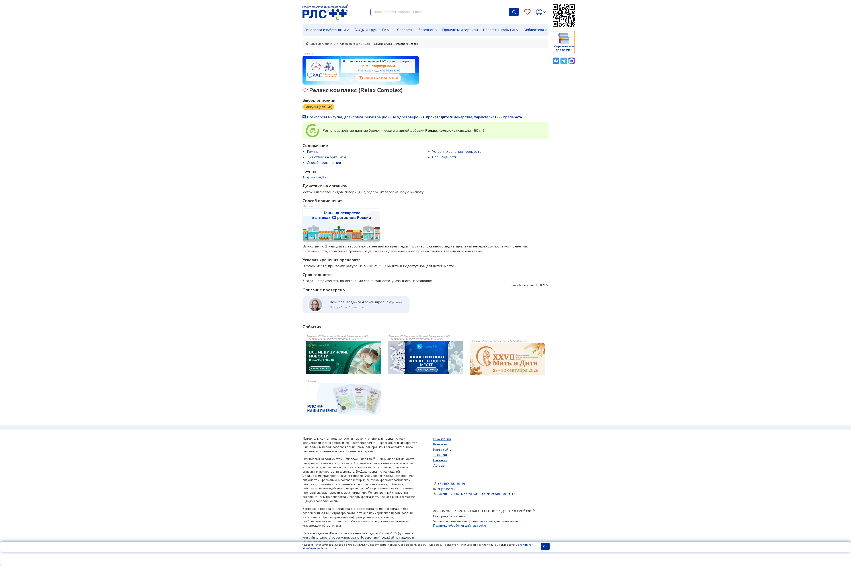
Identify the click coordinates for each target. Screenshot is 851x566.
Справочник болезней (415, 29)
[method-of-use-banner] (361, 70)
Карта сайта (442, 450)
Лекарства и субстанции (325, 29)
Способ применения (324, 162)
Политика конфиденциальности (494, 521)
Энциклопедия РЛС (322, 44)
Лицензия (440, 455)
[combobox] (439, 12)
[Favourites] (527, 12)
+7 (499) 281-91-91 (451, 484)
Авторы (439, 466)
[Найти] (514, 12)
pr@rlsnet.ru (446, 489)
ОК (545, 546)
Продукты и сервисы (460, 29)
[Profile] (540, 12)
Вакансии (440, 460)
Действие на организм (326, 157)
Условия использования (450, 521)
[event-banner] (507, 359)
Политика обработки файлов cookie (459, 526)
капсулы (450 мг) (318, 106)
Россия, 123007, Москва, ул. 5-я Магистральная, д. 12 (476, 494)
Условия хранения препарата (456, 151)
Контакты (440, 444)
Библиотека (533, 29)
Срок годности (444, 157)
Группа (312, 151)
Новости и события (499, 29)
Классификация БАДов (355, 44)
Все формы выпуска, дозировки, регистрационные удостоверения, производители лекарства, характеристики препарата (414, 117)
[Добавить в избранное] (305, 90)
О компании (442, 439)
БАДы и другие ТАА (371, 29)
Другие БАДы (383, 44)
